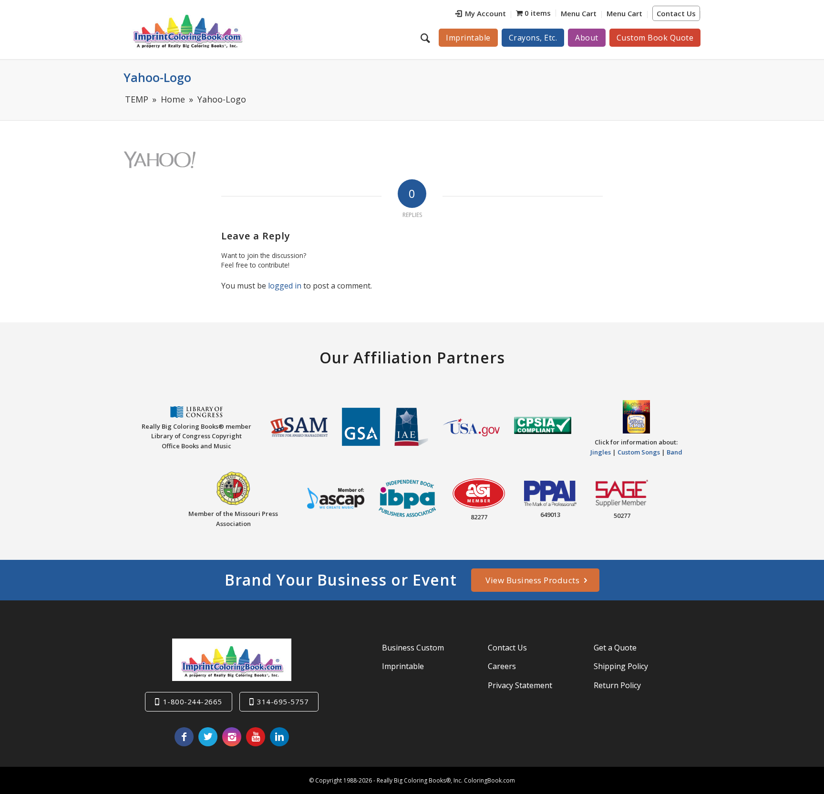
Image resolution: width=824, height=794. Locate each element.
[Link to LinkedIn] (279, 736)
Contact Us (676, 13)
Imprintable (403, 666)
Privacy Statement (520, 685)
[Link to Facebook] (184, 736)
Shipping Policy (621, 666)
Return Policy (617, 685)
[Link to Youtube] (255, 736)
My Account (485, 13)
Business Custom (413, 647)
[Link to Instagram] (231, 736)
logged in (284, 285)
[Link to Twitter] (207, 736)
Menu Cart (579, 13)
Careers (502, 666)
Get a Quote (615, 647)
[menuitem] (481, 14)
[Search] (427, 37)
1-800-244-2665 (192, 701)
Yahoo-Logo (157, 77)
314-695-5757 (283, 701)
